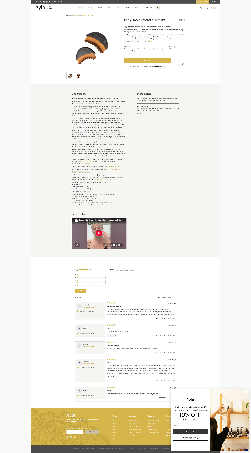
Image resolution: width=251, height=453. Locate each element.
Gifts (113, 439)
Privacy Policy (142, 448)
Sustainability (152, 429)
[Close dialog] (246, 392)
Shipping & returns (153, 420)
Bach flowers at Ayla (135, 429)
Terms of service (154, 448)
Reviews (131, 436)
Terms (132, 448)
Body (114, 423)
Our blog (213, 1)
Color (109, 7)
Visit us (150, 426)
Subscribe (92, 432)
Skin (80, 7)
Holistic (90, 7)
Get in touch (151, 423)
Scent (100, 7)
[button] (90, 275)
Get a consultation (134, 423)
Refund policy (167, 448)
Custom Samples (203, 1)
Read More (149, 41)
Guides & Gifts (148, 7)
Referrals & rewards (135, 432)
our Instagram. (85, 163)
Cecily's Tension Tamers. (104, 179)
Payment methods (153, 432)
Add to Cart (147, 60)
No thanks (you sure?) (190, 438)
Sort (158, 297)
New (136, 7)
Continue (190, 431)
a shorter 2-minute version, (86, 161)
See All (139, 114)
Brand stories (133, 420)
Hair (118, 7)
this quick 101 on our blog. (113, 166)
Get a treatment (134, 426)
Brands (127, 7)
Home (68, 15)
